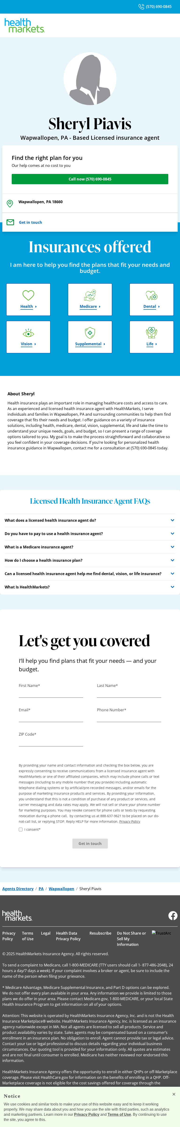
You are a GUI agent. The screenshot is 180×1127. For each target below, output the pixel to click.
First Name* (29, 685)
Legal (45, 933)
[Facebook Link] (173, 915)
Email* (24, 709)
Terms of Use (28, 936)
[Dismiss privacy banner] (174, 1094)
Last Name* (107, 685)
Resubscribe (100, 933)
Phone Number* (111, 709)
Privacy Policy (8, 936)
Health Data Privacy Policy (68, 936)
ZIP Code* (27, 734)
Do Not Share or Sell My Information (131, 939)
